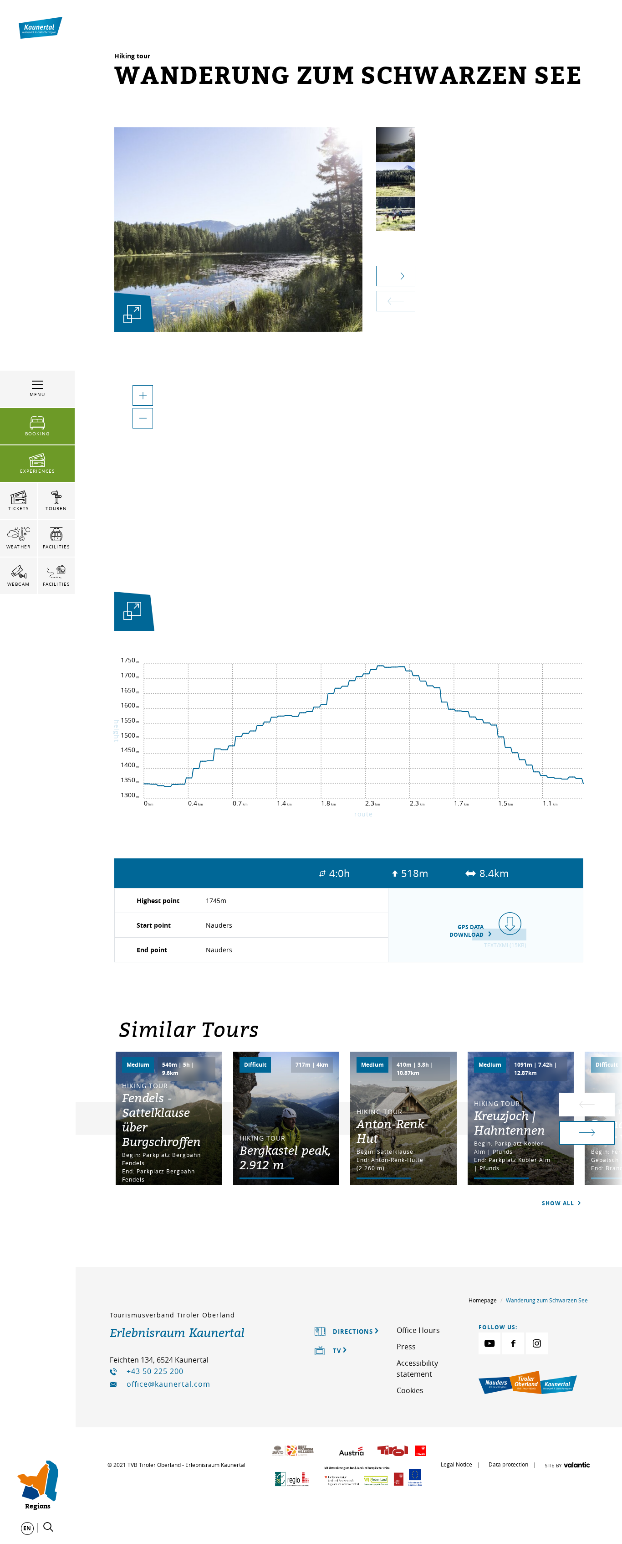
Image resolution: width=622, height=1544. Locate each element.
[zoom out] (143, 418)
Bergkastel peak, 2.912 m (285, 1157)
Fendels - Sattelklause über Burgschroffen (161, 1120)
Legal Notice (456, 1464)
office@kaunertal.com (168, 1384)
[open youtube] (489, 1343)
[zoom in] (143, 395)
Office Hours (418, 1330)
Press (406, 1347)
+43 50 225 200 (155, 1371)
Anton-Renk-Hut (392, 1130)
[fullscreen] (132, 314)
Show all (559, 1203)
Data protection (508, 1464)
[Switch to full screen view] (132, 613)
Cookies (410, 1390)
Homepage (483, 1300)
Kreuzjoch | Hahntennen (509, 1122)
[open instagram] (537, 1343)
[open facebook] (513, 1343)
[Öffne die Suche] (48, 1527)
